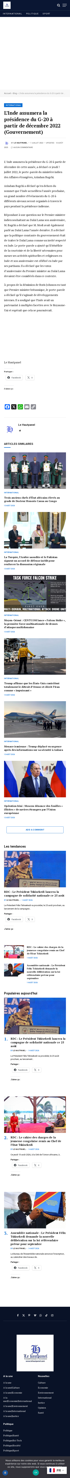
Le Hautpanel (21, 143)
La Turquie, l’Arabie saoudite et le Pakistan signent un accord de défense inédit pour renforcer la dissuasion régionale (30, 560)
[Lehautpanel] (7, 5)
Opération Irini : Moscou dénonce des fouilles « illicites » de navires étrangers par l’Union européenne (33, 809)
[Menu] (65, 5)
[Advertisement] (35, 53)
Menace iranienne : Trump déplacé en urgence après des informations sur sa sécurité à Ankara (33, 748)
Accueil (7, 93)
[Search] (58, 5)
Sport (46, 13)
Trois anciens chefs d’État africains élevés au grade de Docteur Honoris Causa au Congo (32, 499)
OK (35, 1472)
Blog (15, 93)
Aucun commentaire (23, 147)
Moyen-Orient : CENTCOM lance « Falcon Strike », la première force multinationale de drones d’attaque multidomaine (34, 623)
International (12, 13)
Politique (32, 13)
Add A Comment (35, 830)
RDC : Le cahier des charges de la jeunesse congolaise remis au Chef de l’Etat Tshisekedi (45, 950)
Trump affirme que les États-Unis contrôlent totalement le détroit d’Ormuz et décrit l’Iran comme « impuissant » (32, 686)
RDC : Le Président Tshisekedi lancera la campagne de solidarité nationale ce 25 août (34, 893)
